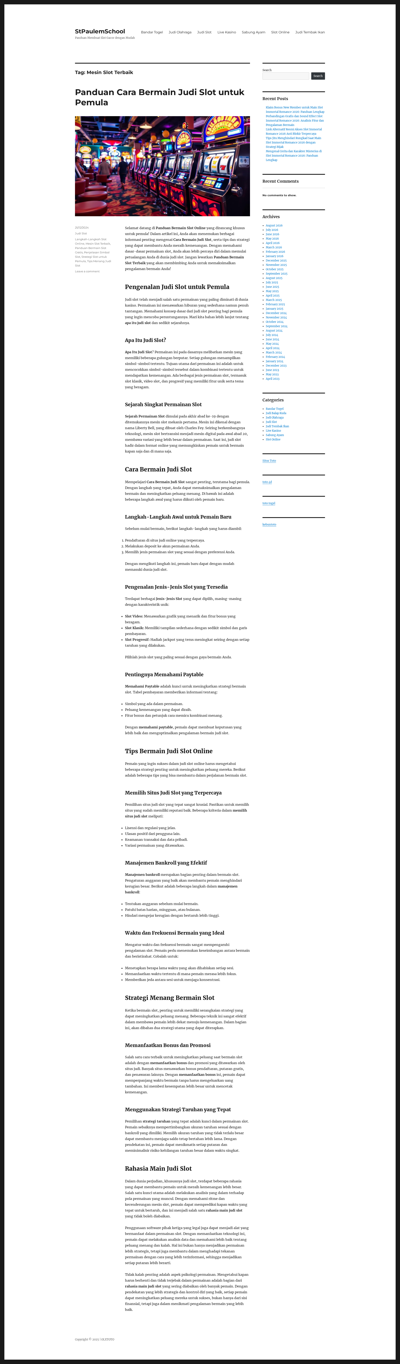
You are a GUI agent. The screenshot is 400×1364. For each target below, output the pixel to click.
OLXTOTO (107, 1339)
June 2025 (272, 287)
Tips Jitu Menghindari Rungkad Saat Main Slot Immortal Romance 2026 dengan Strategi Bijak (293, 142)
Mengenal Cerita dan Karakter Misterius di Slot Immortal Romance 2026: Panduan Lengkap (294, 156)
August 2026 (274, 225)
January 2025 (274, 309)
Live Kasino (227, 32)
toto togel (268, 503)
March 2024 (274, 352)
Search (267, 70)
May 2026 (272, 238)
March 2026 (274, 247)
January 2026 (275, 256)
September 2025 (277, 273)
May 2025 (272, 291)
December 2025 (276, 260)
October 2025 (275, 269)
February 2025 (275, 304)
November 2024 (276, 317)
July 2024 (272, 335)
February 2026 (275, 252)
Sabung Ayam (253, 32)
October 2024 (275, 322)
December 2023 (276, 365)
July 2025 (272, 282)
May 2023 (272, 374)
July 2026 (272, 230)
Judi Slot (204, 32)
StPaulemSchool (100, 31)
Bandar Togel (152, 32)
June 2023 (272, 370)
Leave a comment (87, 271)
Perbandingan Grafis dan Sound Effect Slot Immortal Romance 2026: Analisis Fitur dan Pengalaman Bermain (295, 120)
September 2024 (277, 326)
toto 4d (267, 482)
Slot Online (280, 32)
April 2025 (273, 295)
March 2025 (274, 300)
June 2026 (272, 234)
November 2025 (276, 265)
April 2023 (272, 379)
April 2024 (273, 348)
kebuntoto (269, 524)
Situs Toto (269, 461)
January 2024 (274, 361)
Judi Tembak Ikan (310, 32)
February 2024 (275, 357)
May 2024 (272, 344)
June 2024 (272, 339)
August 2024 (274, 330)
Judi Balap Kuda (276, 413)
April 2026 (273, 243)
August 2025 (274, 278)
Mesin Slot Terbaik (98, 243)
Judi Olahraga (180, 32)
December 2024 (276, 313)
